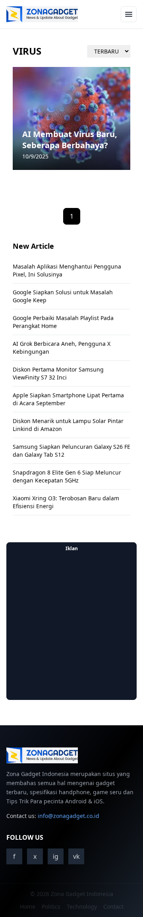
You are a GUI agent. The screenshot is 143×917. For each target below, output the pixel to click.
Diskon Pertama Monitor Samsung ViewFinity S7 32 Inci (58, 373)
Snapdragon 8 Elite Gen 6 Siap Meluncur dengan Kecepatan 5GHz (67, 476)
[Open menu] (129, 14)
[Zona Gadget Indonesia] (42, 14)
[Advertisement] (71, 626)
